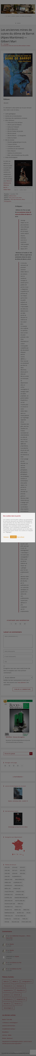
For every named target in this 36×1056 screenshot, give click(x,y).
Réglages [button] (6, 537)
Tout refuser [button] (20, 537)
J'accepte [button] (13, 537)
